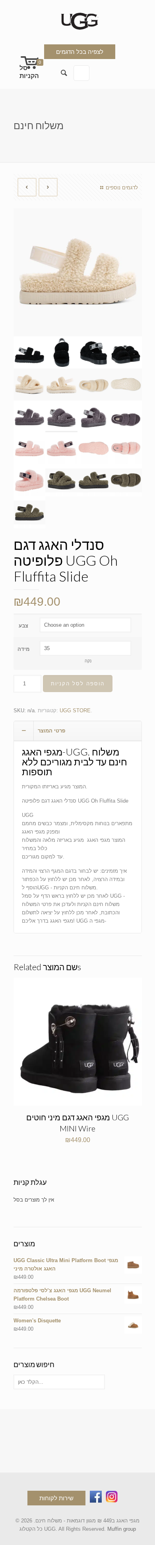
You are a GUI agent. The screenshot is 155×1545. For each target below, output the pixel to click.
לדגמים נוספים (122, 188)
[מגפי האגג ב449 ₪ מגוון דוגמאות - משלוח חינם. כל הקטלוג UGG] (77, 19)
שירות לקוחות (56, 1498)
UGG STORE (75, 710)
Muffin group (121, 1529)
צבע (23, 626)
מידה (23, 649)
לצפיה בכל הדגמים (79, 51)
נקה (88, 660)
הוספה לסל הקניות (78, 684)
